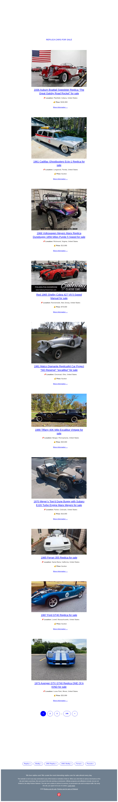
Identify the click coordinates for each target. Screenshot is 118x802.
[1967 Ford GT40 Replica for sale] (59, 611)
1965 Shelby (65, 764)
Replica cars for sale (59, 39)
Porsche (90, 764)
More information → (60, 107)
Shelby (37, 764)
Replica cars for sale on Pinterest (67, 789)
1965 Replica (50, 764)
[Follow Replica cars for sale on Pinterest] (59, 796)
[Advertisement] (59, 17)
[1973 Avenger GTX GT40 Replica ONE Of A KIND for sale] (59, 680)
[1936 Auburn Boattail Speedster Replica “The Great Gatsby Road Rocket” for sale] (59, 86)
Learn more (71, 785)
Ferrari (78, 764)
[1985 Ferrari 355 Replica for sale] (59, 554)
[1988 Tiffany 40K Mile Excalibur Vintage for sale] (59, 426)
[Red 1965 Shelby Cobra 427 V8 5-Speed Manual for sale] (59, 291)
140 (67, 713)
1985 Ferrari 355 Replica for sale (59, 557)
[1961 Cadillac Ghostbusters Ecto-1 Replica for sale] (59, 158)
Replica (26, 764)
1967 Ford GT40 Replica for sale (59, 615)
